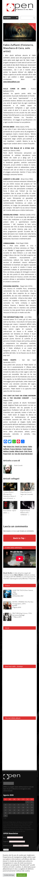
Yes (24, 831)
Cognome (6, 841)
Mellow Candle (8, 451)
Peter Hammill (11, 827)
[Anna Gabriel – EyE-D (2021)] (10, 508)
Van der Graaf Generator (24, 454)
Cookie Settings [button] (9, 875)
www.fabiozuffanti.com (11, 82)
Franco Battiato (16, 449)
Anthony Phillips (8, 822)
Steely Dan (13, 829)
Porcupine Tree (26, 827)
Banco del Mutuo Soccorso (20, 822)
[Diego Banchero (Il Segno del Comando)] (27, 490)
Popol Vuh (7, 454)
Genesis (9, 826)
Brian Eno (10, 446)
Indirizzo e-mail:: (8, 845)
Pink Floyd (28, 451)
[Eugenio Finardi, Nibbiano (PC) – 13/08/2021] (27, 508)
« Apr (4, 818)
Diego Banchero (14, 824)
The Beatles (27, 829)
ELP (21, 824)
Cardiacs (30, 822)
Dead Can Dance (21, 446)
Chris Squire (6, 824)
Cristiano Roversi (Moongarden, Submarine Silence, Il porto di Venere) (9, 495)
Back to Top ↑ (19, 538)
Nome (5, 837)
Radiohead (6, 829)
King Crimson (23, 826)
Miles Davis (19, 451)
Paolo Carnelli (18, 465)
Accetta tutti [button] (22, 875)
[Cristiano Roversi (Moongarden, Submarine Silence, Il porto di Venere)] (10, 490)
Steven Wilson (20, 829)
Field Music (25, 824)
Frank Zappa (27, 449)
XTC (22, 831)
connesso (14, 531)
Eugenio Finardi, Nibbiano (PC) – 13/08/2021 (25, 512)
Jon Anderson (15, 826)
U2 (13, 454)
